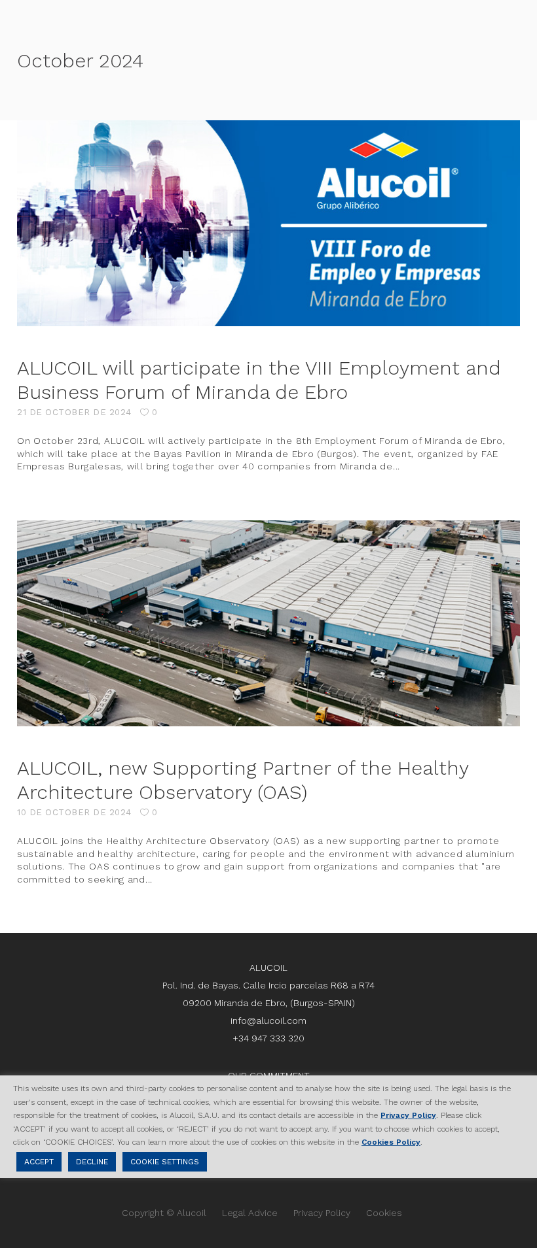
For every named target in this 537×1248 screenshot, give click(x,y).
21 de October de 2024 (74, 412)
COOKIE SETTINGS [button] (164, 1161)
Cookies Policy (390, 1142)
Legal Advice (250, 1212)
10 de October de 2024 (74, 812)
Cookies (384, 1212)
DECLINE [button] (92, 1161)
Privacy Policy (321, 1212)
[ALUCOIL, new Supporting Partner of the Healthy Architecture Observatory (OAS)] (268, 623)
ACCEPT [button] (39, 1161)
